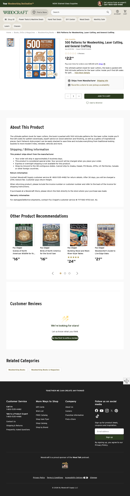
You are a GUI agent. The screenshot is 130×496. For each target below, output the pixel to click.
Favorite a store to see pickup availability (90, 85)
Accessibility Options (74, 478)
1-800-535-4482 (13, 409)
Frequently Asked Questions (18, 430)
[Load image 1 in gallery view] (10, 42)
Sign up (109, 437)
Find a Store (70, 419)
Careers (68, 411)
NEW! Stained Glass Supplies (65, 3)
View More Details (82, 73)
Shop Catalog (41, 423)
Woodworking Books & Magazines (45, 370)
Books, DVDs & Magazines (24, 32)
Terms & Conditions (55, 478)
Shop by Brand (42, 427)
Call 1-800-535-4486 (113, 5)
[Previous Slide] (53, 273)
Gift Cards (40, 407)
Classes (17, 26)
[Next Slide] (77, 273)
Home (8, 32)
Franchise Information (74, 415)
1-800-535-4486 (13, 416)
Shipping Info (102, 81)
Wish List (40, 411)
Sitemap (93, 478)
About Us (69, 407)
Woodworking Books (46, 32)
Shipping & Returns (14, 426)
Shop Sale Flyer (42, 419)
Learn (7, 26)
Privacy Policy (101, 445)
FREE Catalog (41, 415)
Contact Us (11, 421)
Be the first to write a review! (65, 338)
